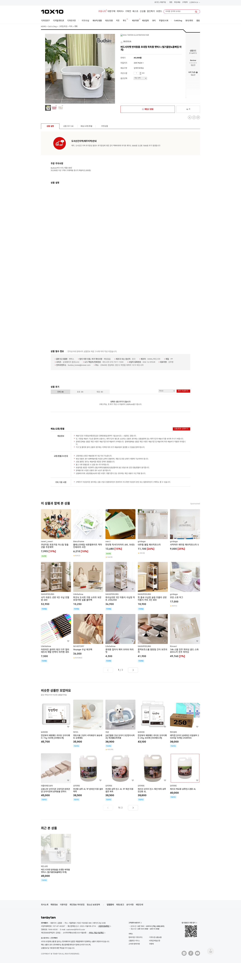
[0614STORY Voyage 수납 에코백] (88, 636)
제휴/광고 (120, 904)
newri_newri (47, 542)
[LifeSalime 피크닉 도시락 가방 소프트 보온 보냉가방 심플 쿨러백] (88, 586)
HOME (43, 26)
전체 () (60, 392)
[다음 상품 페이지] (133, 670)
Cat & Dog (52, 26)
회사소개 (44, 904)
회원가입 (163, 2)
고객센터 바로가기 (134, 923)
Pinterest (198, 117)
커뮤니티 (102, 11)
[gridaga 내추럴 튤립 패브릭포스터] (153, 531)
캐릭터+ (120, 11)
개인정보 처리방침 (77, 904)
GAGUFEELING (47, 594)
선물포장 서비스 (134, 941)
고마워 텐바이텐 (134, 944)
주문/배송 (177, 2)
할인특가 (151, 11)
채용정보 (54, 904)
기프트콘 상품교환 (155, 937)
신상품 (143, 11)
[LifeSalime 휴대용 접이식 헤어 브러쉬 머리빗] (120, 638)
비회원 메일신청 (154, 941)
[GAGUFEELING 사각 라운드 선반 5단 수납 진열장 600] (56, 586)
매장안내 (139, 904)
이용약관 (63, 904)
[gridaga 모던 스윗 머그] (185, 584)
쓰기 (193, 65)
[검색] (196, 12)
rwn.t (107, 542)
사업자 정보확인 (103, 926)
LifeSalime (78, 594)
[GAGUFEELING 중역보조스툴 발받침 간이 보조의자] (153, 638)
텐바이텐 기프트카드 (136, 937)
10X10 (52, 12)
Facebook (194, 117)
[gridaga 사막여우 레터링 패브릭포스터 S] (185, 530)
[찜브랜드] (121, 42)
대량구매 (111, 11)
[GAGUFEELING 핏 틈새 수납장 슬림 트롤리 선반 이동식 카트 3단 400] (153, 586)
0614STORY (78, 646)
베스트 (135, 11)
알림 (170, 2)
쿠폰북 (151, 944)
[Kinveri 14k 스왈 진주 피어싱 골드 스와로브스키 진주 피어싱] (185, 636)
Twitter (190, 117)
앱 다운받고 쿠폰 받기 (188, 923)
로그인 (157, 2)
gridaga (141, 542)
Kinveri (173, 646)
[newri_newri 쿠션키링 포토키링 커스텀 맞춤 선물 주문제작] (56, 533)
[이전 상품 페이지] (108, 670)
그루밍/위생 (63, 26)
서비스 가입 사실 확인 (96, 933)
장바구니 (194, 2)
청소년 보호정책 (93, 904)
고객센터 (185, 2)
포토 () (80, 392)
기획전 (128, 11)
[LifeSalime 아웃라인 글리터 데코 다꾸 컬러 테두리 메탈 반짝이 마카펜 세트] (56, 638)
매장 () (100, 392)
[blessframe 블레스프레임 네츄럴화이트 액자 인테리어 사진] (88, 533)
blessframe (78, 542)
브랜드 (159, 11)
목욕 (70, 26)
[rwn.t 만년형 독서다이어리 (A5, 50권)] (120, 533)
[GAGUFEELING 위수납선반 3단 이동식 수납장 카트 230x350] (120, 586)
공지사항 (130, 904)
